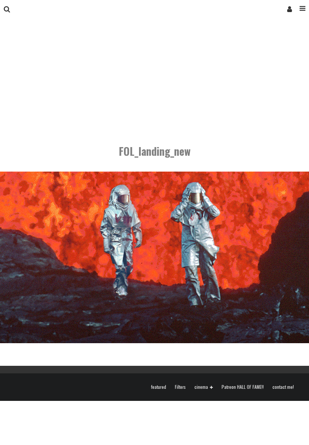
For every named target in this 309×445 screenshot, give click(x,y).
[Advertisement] (154, 74)
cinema (201, 387)
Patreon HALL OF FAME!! (243, 387)
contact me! (283, 387)
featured (158, 387)
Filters (180, 387)
